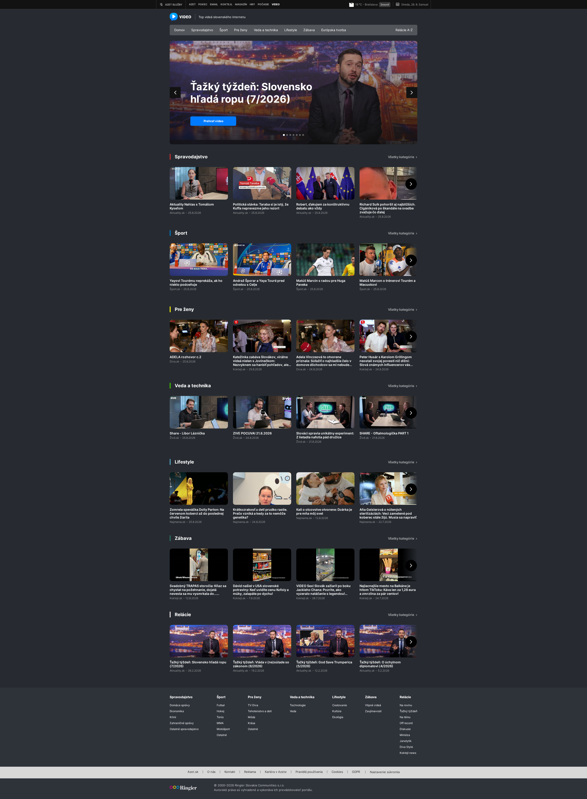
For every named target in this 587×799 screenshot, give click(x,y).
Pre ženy (240, 30)
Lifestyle (290, 30)
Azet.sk (193, 772)
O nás (211, 772)
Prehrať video (213, 121)
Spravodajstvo (202, 30)
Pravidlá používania (309, 772)
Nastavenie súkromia (385, 772)
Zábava (309, 30)
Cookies (337, 772)
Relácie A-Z (404, 30)
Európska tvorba (333, 30)
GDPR (356, 772)
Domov (179, 30)
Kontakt (229, 772)
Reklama (250, 772)
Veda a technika (266, 30)
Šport (223, 30)
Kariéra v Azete (276, 772)
